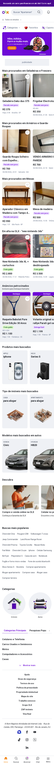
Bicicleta (20, 567)
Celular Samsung (44, 550)
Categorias (12, 27)
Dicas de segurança (27, 679)
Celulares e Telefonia (13, 639)
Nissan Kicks (39, 545)
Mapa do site (27, 696)
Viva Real (27, 714)
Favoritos (33, 27)
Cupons (50, 27)
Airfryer (5, 556)
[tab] (15, 630)
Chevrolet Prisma (9, 545)
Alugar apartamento (11, 572)
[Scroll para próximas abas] (49, 630)
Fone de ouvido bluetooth (39, 561)
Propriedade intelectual (27, 692)
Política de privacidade (27, 688)
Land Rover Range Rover (31, 539)
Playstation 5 (17, 556)
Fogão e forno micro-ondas (14, 561)
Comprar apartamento (36, 567)
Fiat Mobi (6, 550)
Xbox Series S (8, 567)
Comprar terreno (9, 578)
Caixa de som (31, 556)
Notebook (43, 556)
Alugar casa (42, 572)
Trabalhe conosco (27, 701)
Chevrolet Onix (8, 534)
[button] (27, 12)
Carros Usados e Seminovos (17, 644)
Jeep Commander (10, 539)
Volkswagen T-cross (39, 534)
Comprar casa (28, 572)
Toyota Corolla (26, 545)
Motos (5, 649)
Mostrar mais (29, 665)
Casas (5, 659)
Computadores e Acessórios (17, 654)
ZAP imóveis (27, 709)
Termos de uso (27, 683)
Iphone (32, 550)
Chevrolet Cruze (19, 550)
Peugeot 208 (22, 534)
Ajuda (27, 674)
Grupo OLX (27, 705)
